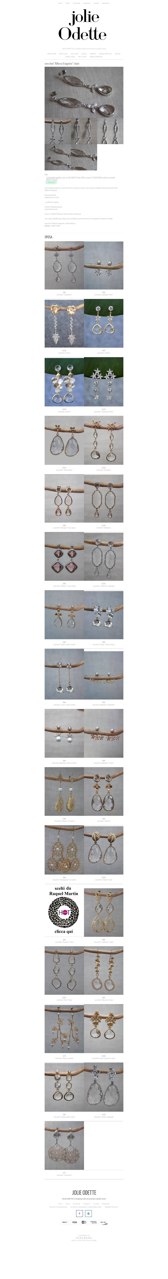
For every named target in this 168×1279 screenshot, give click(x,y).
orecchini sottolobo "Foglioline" (104, 740)
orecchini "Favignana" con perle (64, 915)
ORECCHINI (51, 54)
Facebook (76, 3)
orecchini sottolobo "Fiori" (103, 330)
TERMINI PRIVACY (111, 1243)
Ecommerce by (84, 1271)
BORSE (93, 54)
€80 (64, 328)
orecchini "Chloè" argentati (103, 1152)
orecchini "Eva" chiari (64, 1035)
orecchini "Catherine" (64, 330)
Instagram (86, 3)
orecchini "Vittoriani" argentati (103, 621)
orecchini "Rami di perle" (64, 1094)
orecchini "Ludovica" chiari (103, 978)
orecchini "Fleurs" (64, 447)
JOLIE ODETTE (84, 1229)
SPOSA (117, 54)
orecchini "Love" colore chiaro (64, 740)
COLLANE (74, 54)
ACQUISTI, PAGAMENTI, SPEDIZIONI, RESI (85, 1243)
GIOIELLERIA (70, 57)
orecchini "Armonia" (104, 505)
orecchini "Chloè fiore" (64, 505)
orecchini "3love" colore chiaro (104, 680)
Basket (105, 3)
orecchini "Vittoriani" (103, 563)
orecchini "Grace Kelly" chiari (64, 1152)
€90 (103, 1033)
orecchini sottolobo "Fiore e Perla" (64, 798)
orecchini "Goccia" (103, 857)
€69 (64, 678)
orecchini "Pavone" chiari (64, 978)
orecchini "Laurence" (64, 1211)
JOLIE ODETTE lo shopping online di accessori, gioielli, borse (84, 49)
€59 (103, 328)
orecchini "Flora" (64, 388)
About (68, 3)
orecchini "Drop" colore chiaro (64, 680)
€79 (64, 1091)
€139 (64, 386)
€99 (103, 386)
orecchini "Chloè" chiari (103, 915)
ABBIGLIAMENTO (96, 57)
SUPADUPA (84, 1273)
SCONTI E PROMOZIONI (58, 1243)
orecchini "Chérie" (103, 388)
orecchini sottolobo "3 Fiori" (104, 798)
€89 (64, 561)
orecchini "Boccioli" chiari (104, 1035)
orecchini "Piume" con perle (64, 857)
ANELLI (84, 54)
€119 (104, 445)
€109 (64, 445)
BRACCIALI (63, 54)
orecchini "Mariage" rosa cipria (64, 563)
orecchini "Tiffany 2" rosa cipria (64, 621)
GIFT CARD (82, 57)
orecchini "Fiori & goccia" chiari (103, 1094)
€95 (103, 854)
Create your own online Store (84, 1276)
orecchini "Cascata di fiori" (103, 447)
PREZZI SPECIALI (105, 54)
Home (60, 3)
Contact (96, 3)
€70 (64, 1208)
